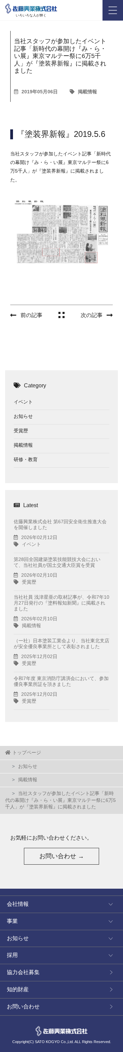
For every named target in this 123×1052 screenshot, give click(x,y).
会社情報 (18, 904)
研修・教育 (26, 459)
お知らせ (23, 416)
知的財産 (18, 989)
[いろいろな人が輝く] (31, 6)
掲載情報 (87, 91)
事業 (12, 921)
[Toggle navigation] (112, 10)
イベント (23, 402)
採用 (12, 955)
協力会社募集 (23, 972)
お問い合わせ (23, 1006)
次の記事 (91, 315)
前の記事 (31, 315)
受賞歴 (21, 430)
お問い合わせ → (61, 856)
